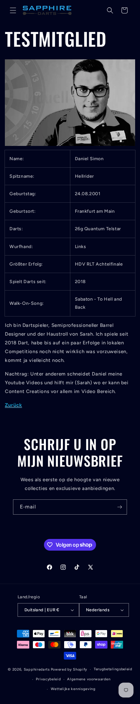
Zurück (13, 405)
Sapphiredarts (37, 669)
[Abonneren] (119, 507)
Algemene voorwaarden (88, 679)
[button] (13, 10)
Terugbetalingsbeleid (113, 669)
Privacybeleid (48, 679)
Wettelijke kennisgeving (73, 689)
